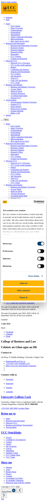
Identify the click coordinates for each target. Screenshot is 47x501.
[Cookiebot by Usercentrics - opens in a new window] (33, 201)
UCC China (15, 83)
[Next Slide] (4, 495)
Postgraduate (15, 32)
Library (8, 444)
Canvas (8, 448)
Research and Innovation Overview (24, 46)
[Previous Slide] (20, 490)
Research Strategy (17, 50)
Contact (9, 442)
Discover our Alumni (19, 109)
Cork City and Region (19, 80)
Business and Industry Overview (23, 87)
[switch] (40, 251)
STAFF (9, 438)
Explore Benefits (17, 111)
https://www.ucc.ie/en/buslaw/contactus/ (21, 366)
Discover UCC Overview (20, 63)
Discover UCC (11, 423)
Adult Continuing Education (21, 37)
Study (8, 419)
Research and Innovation (15, 421)
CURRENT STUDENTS (16, 440)
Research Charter (17, 48)
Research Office (17, 52)
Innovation (15, 54)
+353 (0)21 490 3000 (9, 408)
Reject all (23, 297)
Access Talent (16, 89)
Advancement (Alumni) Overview (24, 102)
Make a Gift (15, 113)
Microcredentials (17, 39)
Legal (8, 470)
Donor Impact (16, 107)
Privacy (9, 474)
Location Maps (23, 408)
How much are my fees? (20, 41)
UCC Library (16, 74)
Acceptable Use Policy (14, 478)
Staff (7, 20)
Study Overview (17, 28)
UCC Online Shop (13, 455)
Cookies (9, 476)
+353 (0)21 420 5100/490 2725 (18, 364)
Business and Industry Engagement (19, 425)
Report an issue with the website (18, 483)
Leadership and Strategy (20, 70)
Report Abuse (11, 472)
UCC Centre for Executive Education (20, 303)
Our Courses (15, 26)
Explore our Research (19, 59)
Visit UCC (15, 78)
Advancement (11, 427)
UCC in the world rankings (21, 65)
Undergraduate (16, 30)
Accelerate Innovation (19, 96)
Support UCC (16, 98)
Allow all (23, 283)
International (15, 35)
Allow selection (23, 290)
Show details (33, 276)
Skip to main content (9, 2)
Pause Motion (7, 492)
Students (9, 17)
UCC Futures (16, 56)
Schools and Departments (20, 72)
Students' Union (12, 453)
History (13, 67)
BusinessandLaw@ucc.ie (15, 361)
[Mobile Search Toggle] (2, 120)
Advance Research (18, 93)
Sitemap (9, 467)
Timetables (10, 451)
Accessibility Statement (15, 480)
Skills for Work (16, 91)
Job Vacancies (16, 76)
